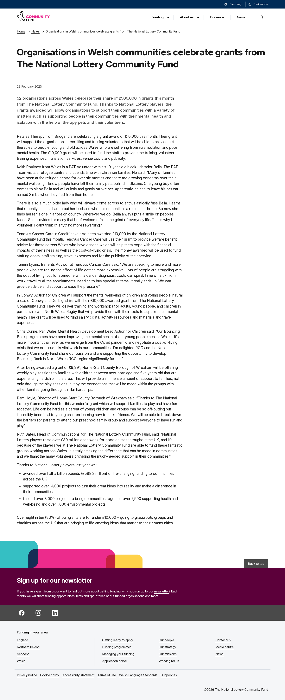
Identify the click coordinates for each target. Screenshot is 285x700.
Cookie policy (49, 675)
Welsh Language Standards (138, 675)
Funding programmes (116, 647)
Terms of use (107, 675)
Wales (21, 661)
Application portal (114, 661)
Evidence (217, 17)
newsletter (161, 591)
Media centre (224, 647)
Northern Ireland (28, 647)
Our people (166, 640)
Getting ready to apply (117, 640)
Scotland (23, 654)
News (241, 17)
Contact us (223, 640)
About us (187, 17)
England (22, 640)
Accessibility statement (78, 675)
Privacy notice (27, 675)
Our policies (169, 675)
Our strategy (167, 647)
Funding (158, 17)
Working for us (169, 661)
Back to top (256, 564)
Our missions (168, 654)
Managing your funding (118, 654)
